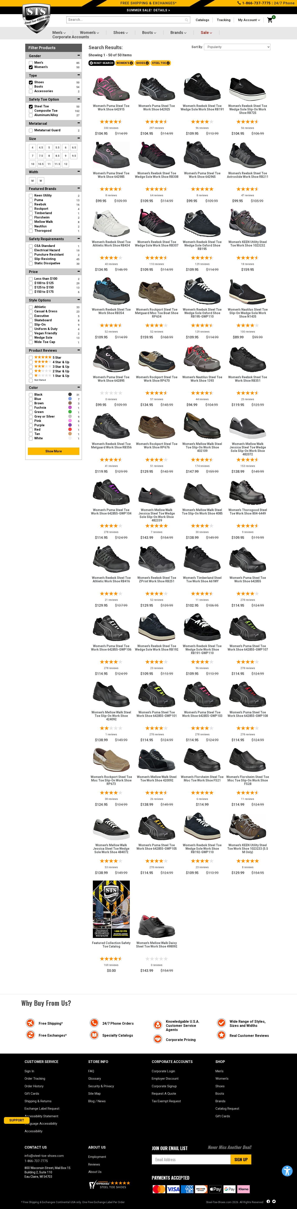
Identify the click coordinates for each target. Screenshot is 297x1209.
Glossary (94, 1079)
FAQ (91, 1071)
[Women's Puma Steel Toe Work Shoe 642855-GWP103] (202, 693)
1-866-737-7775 (256, 3)
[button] (287, 1171)
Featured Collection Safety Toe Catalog (111, 944)
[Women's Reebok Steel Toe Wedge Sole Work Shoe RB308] (156, 154)
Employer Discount (165, 1079)
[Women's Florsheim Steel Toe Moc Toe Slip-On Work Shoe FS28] (247, 759)
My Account (248, 20)
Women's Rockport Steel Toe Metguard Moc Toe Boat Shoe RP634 (156, 313)
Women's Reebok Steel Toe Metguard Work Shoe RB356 (111, 445)
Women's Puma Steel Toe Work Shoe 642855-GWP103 (202, 714)
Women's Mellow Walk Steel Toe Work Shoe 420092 (157, 778)
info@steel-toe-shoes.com (44, 1156)
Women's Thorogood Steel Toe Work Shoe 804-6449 (248, 511)
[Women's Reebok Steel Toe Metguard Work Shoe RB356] (111, 425)
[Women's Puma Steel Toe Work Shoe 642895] (111, 357)
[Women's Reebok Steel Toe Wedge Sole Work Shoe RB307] (156, 222)
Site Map (94, 1094)
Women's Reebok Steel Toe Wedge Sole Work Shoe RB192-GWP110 (202, 848)
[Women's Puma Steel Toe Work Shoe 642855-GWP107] (247, 627)
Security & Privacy (101, 1086)
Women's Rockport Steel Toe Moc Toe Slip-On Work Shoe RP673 (111, 780)
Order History (34, 1086)
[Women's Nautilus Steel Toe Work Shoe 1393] (202, 357)
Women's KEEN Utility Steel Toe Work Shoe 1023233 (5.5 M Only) (247, 848)
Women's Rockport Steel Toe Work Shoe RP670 (156, 378)
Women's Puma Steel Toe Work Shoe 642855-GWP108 (248, 714)
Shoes (119, 32)
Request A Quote (164, 1094)
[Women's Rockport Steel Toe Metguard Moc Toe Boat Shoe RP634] (156, 292)
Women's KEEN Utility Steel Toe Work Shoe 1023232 (248, 243)
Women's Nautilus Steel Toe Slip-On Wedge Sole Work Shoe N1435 (248, 313)
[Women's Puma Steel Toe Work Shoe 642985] (111, 154)
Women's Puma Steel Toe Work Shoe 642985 (111, 175)
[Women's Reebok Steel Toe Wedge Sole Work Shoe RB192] (156, 626)
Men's (57, 32)
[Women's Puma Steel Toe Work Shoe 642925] (156, 88)
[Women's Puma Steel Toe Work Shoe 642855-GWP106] (111, 627)
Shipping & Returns (38, 1101)
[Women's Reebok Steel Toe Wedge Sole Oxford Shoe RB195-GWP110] (202, 290)
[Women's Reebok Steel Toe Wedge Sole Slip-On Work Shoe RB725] (247, 88)
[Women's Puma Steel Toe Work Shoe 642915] (111, 87)
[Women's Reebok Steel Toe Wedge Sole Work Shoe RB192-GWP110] (202, 825)
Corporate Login (163, 1071)
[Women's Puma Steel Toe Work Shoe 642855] (247, 559)
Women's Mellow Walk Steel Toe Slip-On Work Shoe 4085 (202, 511)
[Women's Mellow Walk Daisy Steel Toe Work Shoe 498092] (156, 925)
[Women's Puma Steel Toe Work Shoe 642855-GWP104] (111, 491)
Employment (97, 1157)
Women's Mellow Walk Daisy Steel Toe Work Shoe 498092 (156, 944)
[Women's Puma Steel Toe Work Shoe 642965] (202, 153)
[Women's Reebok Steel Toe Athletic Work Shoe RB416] (111, 558)
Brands (177, 32)
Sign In (29, 1071)
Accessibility (33, 1131)
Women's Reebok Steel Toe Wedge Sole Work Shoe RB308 (156, 175)
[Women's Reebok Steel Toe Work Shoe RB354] (111, 290)
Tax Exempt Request (166, 1101)
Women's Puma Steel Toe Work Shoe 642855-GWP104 (111, 511)
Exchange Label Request (42, 1109)
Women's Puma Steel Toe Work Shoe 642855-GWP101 (157, 714)
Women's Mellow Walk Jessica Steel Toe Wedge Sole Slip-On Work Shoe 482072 (248, 449)
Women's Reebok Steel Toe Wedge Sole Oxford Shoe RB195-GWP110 (202, 313)
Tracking (223, 20)
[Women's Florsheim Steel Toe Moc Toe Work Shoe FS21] (202, 759)
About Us (95, 1172)
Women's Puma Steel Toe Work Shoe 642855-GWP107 (248, 647)
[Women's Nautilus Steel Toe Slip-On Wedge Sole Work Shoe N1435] (247, 291)
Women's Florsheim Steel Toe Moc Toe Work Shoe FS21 (202, 778)
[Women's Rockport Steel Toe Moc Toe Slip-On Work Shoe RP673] (111, 759)
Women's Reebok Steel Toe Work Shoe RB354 (111, 311)
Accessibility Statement (41, 1116)
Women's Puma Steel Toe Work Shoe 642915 (111, 107)
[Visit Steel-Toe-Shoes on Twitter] (274, 1202)
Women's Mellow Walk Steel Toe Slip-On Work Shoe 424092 (111, 716)
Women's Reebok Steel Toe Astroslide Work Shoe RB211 (247, 175)
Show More (53, 451)
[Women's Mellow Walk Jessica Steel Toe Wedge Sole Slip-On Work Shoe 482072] (247, 427)
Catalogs (202, 20)
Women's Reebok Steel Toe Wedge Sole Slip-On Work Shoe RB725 (247, 109)
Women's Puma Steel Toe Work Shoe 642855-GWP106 (111, 647)
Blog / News (97, 1101)
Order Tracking (35, 1079)
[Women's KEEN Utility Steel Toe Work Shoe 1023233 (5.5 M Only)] (247, 826)
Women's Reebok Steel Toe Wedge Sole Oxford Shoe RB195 (202, 245)
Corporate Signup (164, 1086)
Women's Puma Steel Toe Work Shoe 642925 (156, 107)
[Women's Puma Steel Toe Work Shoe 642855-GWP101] (156, 693)
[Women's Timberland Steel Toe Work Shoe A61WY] (202, 558)
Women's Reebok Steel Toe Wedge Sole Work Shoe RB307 (156, 243)
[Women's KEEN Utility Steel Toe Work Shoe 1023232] (247, 221)
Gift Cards (32, 1094)
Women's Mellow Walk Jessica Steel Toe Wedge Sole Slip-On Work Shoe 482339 (156, 515)
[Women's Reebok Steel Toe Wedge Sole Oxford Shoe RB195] (202, 222)
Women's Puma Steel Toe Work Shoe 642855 (248, 579)
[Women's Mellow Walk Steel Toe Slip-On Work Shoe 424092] (111, 693)
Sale (205, 32)
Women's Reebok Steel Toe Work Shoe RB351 (247, 378)
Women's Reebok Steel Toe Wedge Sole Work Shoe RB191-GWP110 (202, 649)
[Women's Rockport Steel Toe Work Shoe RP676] (156, 426)
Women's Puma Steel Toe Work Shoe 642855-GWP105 (157, 846)
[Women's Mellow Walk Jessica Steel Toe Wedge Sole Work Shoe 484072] (111, 828)
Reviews (94, 1164)
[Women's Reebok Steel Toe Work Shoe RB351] (247, 358)
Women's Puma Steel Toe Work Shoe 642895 (111, 378)
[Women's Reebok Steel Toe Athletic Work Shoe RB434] (111, 222)
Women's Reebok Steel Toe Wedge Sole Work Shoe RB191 (202, 107)
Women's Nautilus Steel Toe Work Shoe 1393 (202, 378)
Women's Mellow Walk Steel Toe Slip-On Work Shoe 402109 (202, 447)
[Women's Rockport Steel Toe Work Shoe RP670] (156, 360)
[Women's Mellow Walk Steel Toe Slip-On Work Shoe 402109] (202, 424)
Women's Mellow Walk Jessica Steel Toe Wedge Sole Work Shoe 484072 (111, 848)
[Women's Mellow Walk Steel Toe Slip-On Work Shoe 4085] (202, 493)
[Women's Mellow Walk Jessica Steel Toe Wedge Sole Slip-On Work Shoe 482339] (156, 495)
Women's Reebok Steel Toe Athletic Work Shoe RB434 (111, 243)
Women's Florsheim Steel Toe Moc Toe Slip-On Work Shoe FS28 (247, 780)
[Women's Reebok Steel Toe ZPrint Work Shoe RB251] (156, 558)
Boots (148, 32)
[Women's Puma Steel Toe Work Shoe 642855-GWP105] (156, 826)
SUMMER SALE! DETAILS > (148, 10)
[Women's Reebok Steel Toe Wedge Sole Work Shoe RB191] (202, 86)
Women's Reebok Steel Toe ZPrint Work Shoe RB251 (156, 579)
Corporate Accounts (70, 37)
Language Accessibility (41, 1124)
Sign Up (241, 1159)
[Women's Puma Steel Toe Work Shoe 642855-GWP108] (247, 693)
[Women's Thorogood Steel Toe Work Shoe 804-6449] (247, 491)
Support (16, 1120)
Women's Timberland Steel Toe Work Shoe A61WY (202, 579)
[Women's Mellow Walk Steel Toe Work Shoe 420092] (156, 759)
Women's (88, 32)
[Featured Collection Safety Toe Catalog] (111, 908)
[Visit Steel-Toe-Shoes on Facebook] (269, 1202)
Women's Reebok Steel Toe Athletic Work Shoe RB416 (111, 579)
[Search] (186, 20)
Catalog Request (227, 1109)
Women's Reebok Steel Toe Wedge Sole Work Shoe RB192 (156, 647)
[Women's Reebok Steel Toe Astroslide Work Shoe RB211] (247, 154)
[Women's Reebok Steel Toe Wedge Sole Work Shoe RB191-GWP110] (202, 626)
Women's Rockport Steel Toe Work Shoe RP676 (156, 445)
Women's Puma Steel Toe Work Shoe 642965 (202, 175)
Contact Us (36, 1147)
